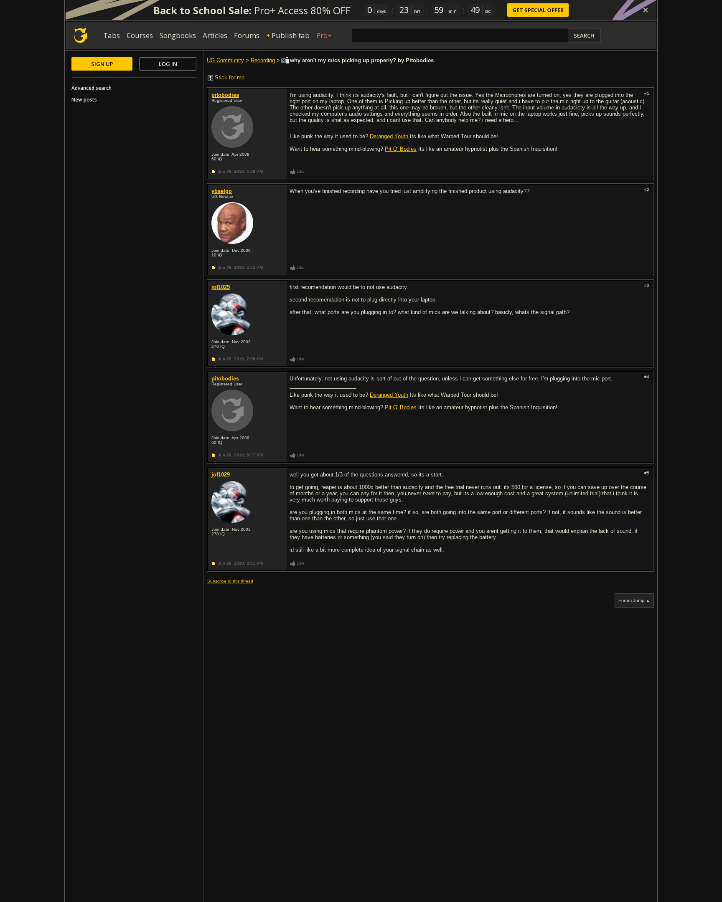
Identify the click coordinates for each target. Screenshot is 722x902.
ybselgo (221, 191)
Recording (263, 60)
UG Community (225, 60)
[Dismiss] (645, 10)
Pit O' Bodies (401, 149)
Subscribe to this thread (230, 581)
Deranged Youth (389, 136)
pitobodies (225, 95)
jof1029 (220, 287)
